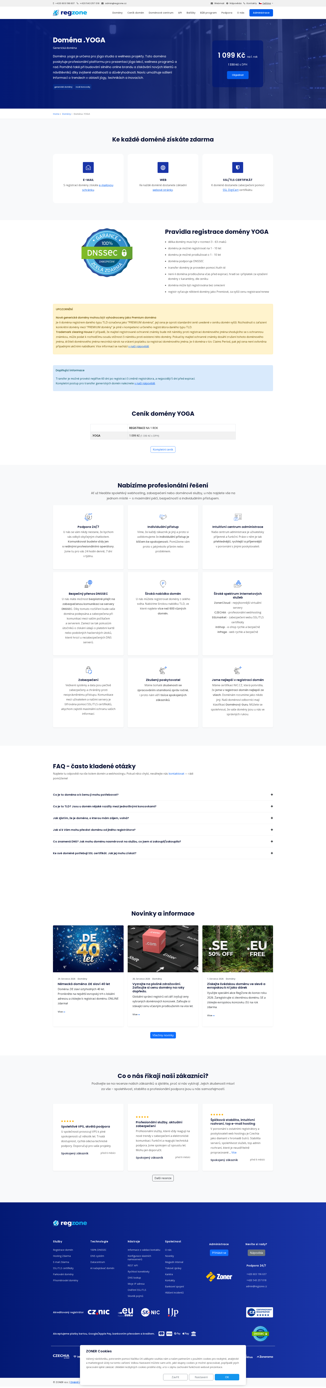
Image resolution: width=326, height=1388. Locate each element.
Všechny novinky (163, 1035)
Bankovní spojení (174, 1286)
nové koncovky (83, 87)
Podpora (226, 12)
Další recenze (163, 1178)
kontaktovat (176, 773)
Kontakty (252, 3)
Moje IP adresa (136, 1283)
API (180, 12)
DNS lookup (134, 1277)
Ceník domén (135, 12)
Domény (117, 12)
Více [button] (233, 1152)
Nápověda (235, 3)
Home (56, 113)
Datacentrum (97, 1262)
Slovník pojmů (135, 1296)
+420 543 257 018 (89, 3)
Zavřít (175, 1377)
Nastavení (201, 1377)
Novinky (169, 1256)
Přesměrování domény (65, 1280)
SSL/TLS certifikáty (63, 1268)
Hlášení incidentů (174, 1292)
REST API (133, 1265)
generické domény (63, 87)
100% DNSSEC (98, 1249)
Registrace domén (63, 1249)
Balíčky (191, 12)
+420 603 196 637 (65, 3)
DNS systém (97, 1256)
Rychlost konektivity (138, 1271)
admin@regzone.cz (115, 3)
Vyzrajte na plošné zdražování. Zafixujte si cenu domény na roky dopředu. (158, 987)
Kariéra (169, 1274)
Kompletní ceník (163, 449)
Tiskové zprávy (173, 1268)
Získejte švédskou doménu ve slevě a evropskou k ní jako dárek (236, 986)
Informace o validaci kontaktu (144, 1249)
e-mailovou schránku (97, 187)
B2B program (208, 12)
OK (227, 1377)
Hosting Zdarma (62, 1256)
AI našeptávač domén (102, 1268)
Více (60, 1011)
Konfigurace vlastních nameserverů (139, 1257)
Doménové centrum (161, 12)
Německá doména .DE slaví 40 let (84, 984)
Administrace (261, 12)
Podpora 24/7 (256, 1265)
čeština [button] (266, 3)
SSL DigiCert (231, 190)
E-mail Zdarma (61, 1262)
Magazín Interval (174, 1262)
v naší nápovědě (138, 346)
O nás (240, 12)
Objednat (238, 75)
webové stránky (163, 190)
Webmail (219, 3)
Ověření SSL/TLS (137, 1289)
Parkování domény (63, 1274)
